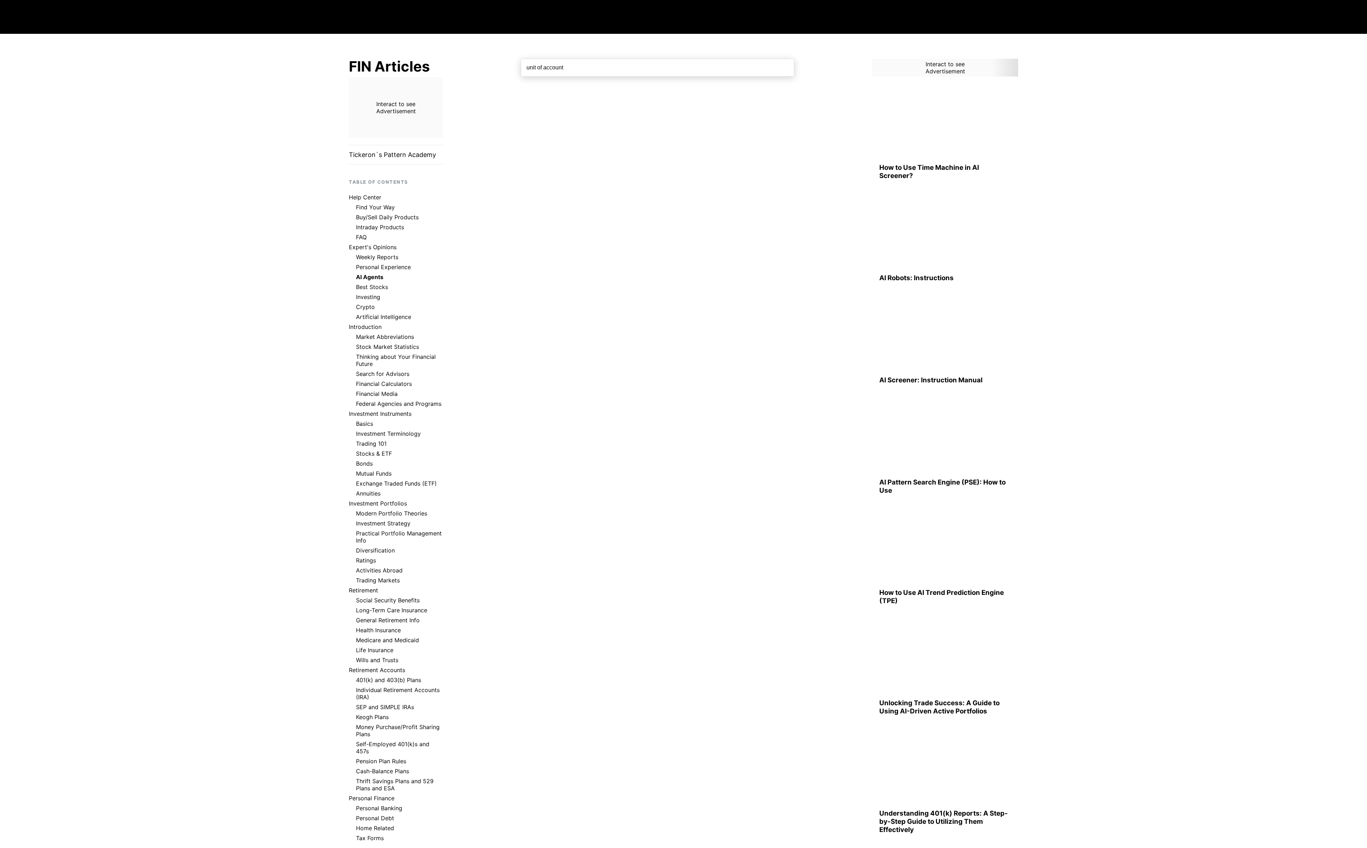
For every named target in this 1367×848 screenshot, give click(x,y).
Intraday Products (380, 227)
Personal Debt (375, 818)
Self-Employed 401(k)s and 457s (392, 747)
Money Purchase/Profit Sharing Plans (398, 730)
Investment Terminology (388, 433)
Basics (364, 423)
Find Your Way (375, 207)
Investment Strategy (383, 523)
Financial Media (377, 393)
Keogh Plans (372, 717)
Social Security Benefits (388, 600)
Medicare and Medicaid (387, 640)
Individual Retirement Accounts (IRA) (398, 693)
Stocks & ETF (374, 453)
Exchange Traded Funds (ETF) (396, 483)
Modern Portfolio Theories (391, 513)
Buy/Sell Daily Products (387, 217)
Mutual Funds (374, 473)
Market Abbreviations (385, 336)
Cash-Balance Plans (382, 771)
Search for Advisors (382, 373)
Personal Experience (383, 267)
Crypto (365, 306)
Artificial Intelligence (383, 316)
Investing (368, 296)
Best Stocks (372, 286)
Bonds (364, 463)
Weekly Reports (377, 257)
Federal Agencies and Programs (398, 403)
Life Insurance (374, 650)
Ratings (366, 560)
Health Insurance (378, 630)
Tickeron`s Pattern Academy (392, 154)
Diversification (375, 550)
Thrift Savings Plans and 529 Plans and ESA (395, 785)
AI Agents (369, 277)
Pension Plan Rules (381, 761)
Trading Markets (378, 580)
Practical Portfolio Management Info (399, 537)
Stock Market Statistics (387, 346)
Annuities (368, 493)
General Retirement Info (388, 620)
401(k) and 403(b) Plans (388, 680)
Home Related (375, 828)
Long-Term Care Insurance (391, 610)
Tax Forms (370, 838)
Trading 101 (371, 443)
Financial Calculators (384, 383)
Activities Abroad (379, 570)
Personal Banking (379, 808)
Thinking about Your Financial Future (396, 360)
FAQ (361, 237)
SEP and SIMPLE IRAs (385, 707)
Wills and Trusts (377, 660)
